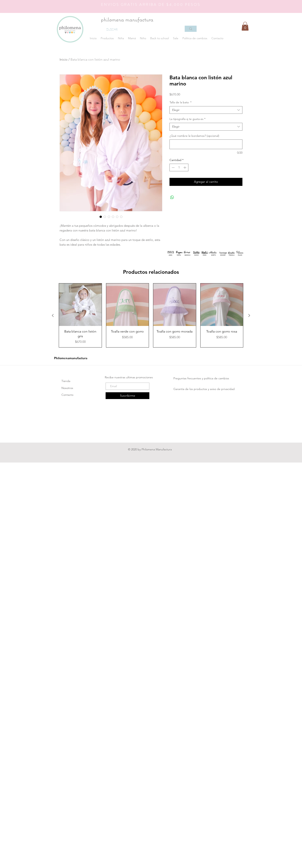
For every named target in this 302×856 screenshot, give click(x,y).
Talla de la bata (180, 102)
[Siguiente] (249, 315)
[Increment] (185, 167)
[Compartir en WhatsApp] (172, 197)
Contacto (67, 395)
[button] (107, 38)
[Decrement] (172, 167)
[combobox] (205, 110)
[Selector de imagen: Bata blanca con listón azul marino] (101, 217)
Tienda (66, 381)
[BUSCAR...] (191, 29)
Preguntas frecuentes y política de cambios (202, 378)
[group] (151, 315)
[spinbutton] (179, 167)
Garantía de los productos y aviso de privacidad (204, 389)
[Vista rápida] (80, 304)
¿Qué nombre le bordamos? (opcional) (194, 136)
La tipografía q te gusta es (187, 119)
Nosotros (67, 388)
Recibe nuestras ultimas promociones (129, 377)
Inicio (64, 59)
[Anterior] (52, 315)
